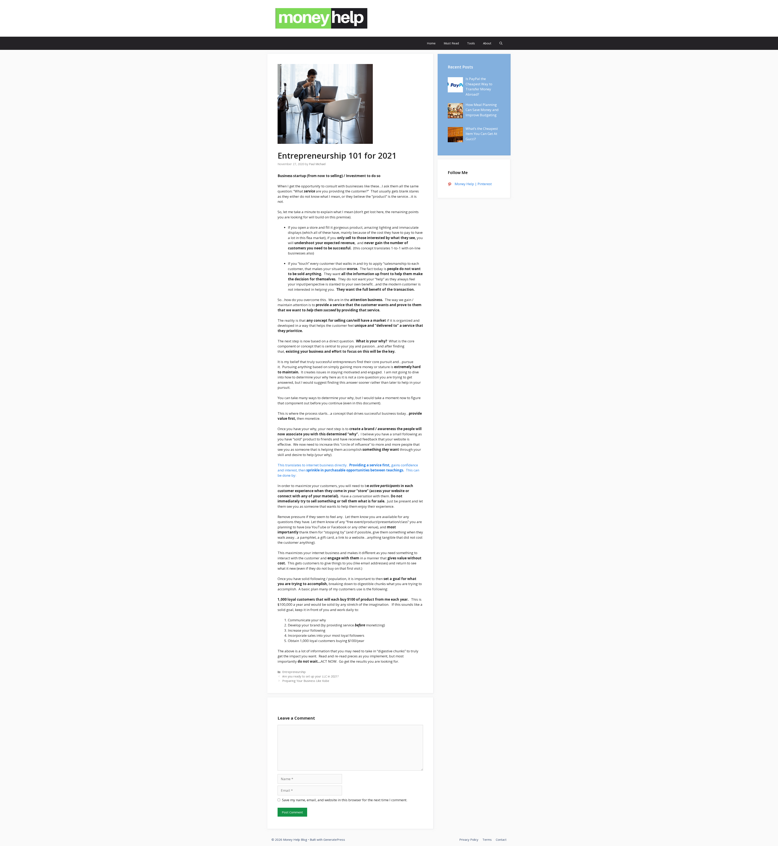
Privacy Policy (468, 839)
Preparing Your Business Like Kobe (305, 681)
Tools (471, 43)
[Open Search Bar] (501, 43)
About (487, 43)
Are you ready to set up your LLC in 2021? (310, 676)
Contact (501, 839)
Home (431, 43)
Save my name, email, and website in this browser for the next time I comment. (344, 800)
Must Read (451, 43)
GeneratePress (334, 839)
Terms (487, 839)
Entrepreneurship (294, 672)
